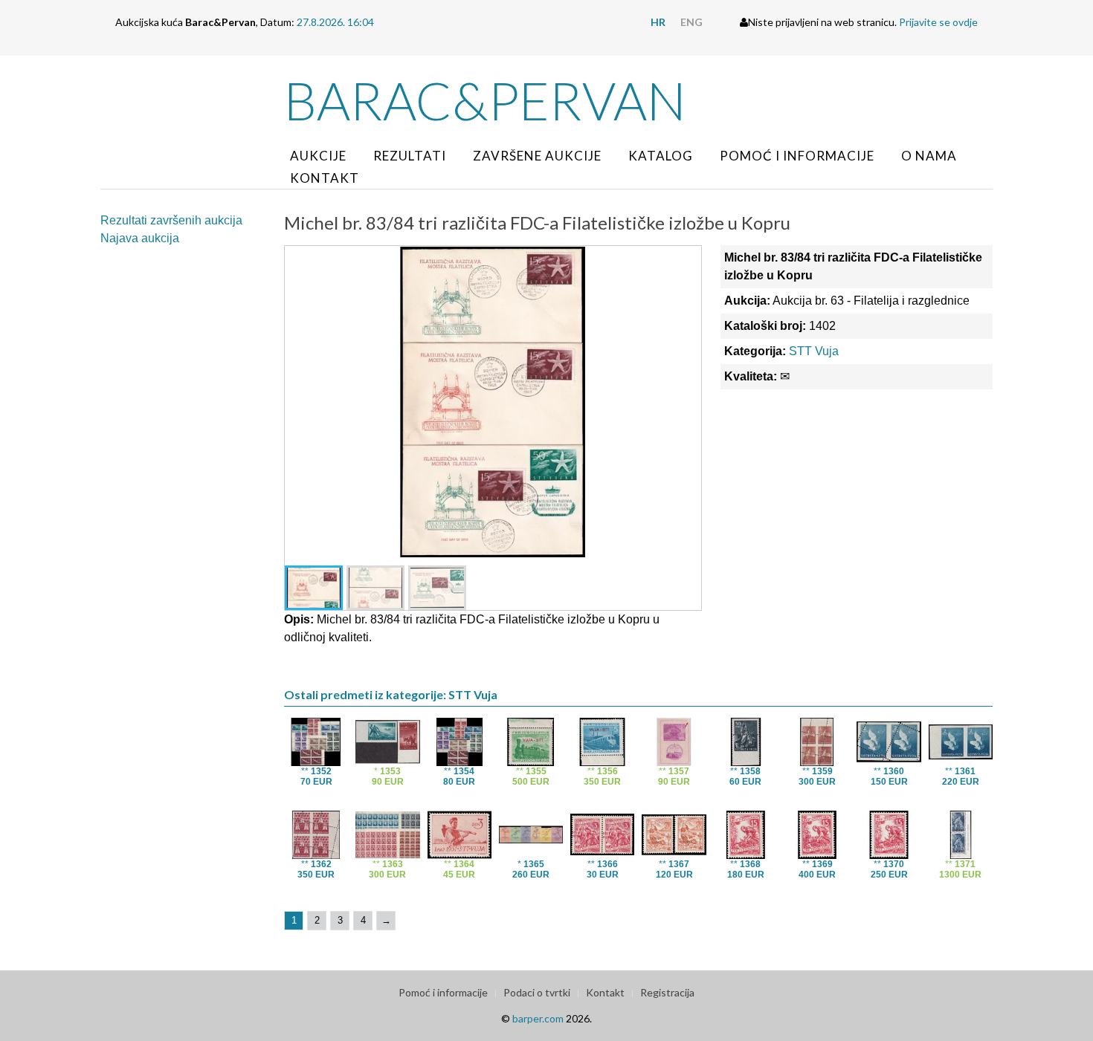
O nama (929, 155)
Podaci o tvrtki (536, 992)
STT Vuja (814, 351)
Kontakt (324, 178)
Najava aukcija (139, 238)
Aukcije (318, 155)
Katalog (660, 155)
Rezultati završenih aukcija (171, 220)
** (316, 776)
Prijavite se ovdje (938, 22)
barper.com (538, 1018)
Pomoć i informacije (797, 155)
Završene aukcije (537, 155)
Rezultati (409, 155)
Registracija (667, 992)
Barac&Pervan (485, 100)
